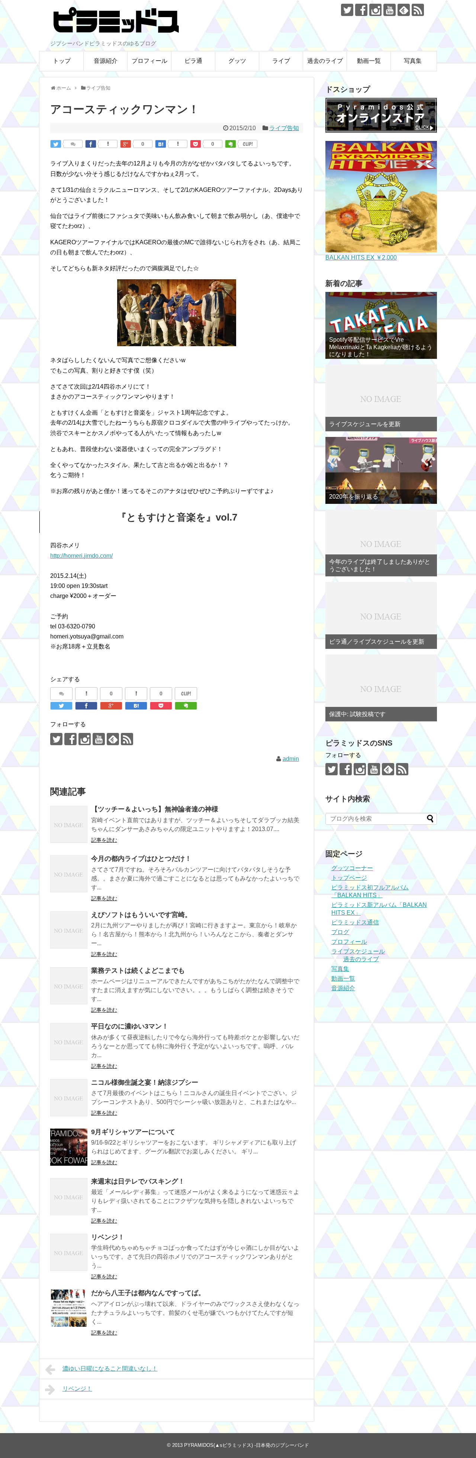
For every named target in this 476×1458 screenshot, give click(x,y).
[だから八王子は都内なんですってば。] (68, 1308)
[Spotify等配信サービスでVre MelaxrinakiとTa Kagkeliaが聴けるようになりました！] (381, 325)
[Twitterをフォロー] (347, 10)
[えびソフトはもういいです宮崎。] (68, 930)
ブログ (340, 932)
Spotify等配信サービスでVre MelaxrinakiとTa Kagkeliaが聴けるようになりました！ (380, 347)
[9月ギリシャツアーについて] (68, 1147)
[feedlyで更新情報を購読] (404, 10)
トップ (62, 61)
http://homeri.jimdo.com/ (81, 556)
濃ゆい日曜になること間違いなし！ (110, 1368)
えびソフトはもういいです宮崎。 (141, 914)
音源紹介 (106, 61)
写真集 (413, 61)
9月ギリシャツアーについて (133, 1132)
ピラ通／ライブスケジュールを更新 (376, 641)
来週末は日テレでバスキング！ (138, 1181)
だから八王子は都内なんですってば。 (148, 1293)
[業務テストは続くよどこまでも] (68, 985)
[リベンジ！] (68, 1252)
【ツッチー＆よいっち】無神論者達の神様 (154, 809)
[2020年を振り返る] (381, 470)
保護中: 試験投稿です (357, 714)
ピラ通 (193, 61)
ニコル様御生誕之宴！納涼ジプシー (144, 1082)
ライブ (281, 61)
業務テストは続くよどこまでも (138, 970)
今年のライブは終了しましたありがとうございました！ (379, 565)
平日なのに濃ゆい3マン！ (129, 1026)
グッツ (237, 61)
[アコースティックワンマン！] (160, 144)
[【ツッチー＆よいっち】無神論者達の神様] (68, 824)
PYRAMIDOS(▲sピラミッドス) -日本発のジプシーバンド (246, 1445)
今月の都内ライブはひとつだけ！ (141, 858)
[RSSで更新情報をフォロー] (418, 10)
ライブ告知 (284, 128)
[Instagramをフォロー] (375, 10)
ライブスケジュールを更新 (365, 424)
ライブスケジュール (358, 951)
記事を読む (104, 840)
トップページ (349, 878)
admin (291, 759)
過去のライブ (325, 61)
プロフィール (149, 61)
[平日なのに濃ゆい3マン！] (68, 1041)
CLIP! (248, 144)
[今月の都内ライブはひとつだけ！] (68, 873)
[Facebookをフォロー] (361, 10)
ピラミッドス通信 (355, 922)
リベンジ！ (108, 1237)
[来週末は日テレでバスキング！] (68, 1196)
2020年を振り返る (353, 496)
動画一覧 (369, 61)
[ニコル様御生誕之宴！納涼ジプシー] (68, 1097)
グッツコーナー (352, 868)
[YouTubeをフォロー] (389, 10)
